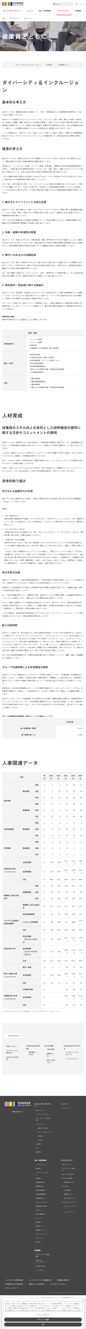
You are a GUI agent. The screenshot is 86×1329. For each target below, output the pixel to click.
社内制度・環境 (40, 1266)
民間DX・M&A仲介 (43, 1128)
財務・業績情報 (40, 1214)
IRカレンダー (39, 1238)
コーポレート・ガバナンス (72, 1053)
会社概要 (38, 1144)
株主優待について (41, 1230)
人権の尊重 (50, 1049)
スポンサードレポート (42, 1202)
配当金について (40, 1226)
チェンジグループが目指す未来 (43, 1119)
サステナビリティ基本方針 (12, 1052)
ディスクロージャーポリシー (58, 1284)
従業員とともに (50, 1054)
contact (76, 4)
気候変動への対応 (32, 1053)
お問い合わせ (21, 1112)
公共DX (40, 1140)
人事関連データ (63, 65)
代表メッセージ (11, 1046)
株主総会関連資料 (41, 1194)
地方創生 (40, 1136)
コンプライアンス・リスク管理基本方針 (40, 1280)
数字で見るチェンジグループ (41, 1261)
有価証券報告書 (40, 1190)
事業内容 (38, 1168)
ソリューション (40, 1124)
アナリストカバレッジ (42, 1234)
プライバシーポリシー (11, 1288)
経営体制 (38, 1152)
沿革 (37, 1148)
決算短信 (38, 1178)
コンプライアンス (72, 1059)
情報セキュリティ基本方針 (36, 1284)
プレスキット (65, 1108)
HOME (4, 18)
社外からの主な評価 (12, 1058)
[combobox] (62, 4)
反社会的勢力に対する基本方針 (14, 1284)
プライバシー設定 (43, 1319)
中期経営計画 (39, 1198)
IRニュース (39, 1218)
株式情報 (38, 1222)
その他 (37, 1210)
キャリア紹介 (39, 1270)
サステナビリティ (63, 11)
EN (82, 4)
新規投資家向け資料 (41, 1206)
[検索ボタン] (54, 4)
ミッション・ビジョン (42, 1114)
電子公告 (38, 1242)
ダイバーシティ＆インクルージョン (27, 65)
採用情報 (78, 11)
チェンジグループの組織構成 (42, 1255)
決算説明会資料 (40, 1182)
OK (43, 1324)
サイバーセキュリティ (44, 1132)
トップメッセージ (41, 1164)
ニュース (30, 11)
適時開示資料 (39, 1186)
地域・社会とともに (51, 1061)
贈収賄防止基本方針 (63, 1280)
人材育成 (49, 65)
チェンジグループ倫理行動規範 (14, 1280)
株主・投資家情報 (45, 11)
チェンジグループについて (12, 11)
